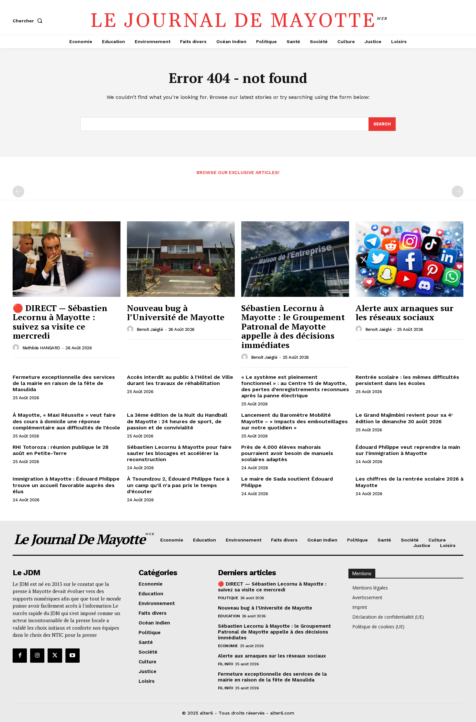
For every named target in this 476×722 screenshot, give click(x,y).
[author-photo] (17, 347)
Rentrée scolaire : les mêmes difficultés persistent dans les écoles (407, 380)
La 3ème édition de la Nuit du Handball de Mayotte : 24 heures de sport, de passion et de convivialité (177, 421)
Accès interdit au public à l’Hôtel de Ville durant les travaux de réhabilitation (180, 380)
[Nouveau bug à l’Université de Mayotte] (181, 259)
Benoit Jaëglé (150, 329)
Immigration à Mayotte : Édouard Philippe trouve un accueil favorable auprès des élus (66, 485)
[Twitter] (55, 655)
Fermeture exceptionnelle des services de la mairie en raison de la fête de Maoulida (64, 383)
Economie (228, 646)
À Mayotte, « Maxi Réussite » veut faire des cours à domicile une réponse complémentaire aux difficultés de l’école (66, 421)
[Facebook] (20, 655)
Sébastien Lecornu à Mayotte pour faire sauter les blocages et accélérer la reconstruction (179, 453)
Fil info (225, 664)
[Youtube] (72, 655)
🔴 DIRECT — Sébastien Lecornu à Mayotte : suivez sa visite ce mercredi (60, 321)
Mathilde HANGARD (41, 347)
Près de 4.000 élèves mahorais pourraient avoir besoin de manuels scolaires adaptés (287, 453)
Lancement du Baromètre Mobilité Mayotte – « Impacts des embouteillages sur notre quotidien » (294, 421)
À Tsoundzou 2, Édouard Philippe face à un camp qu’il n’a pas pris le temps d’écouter (178, 485)
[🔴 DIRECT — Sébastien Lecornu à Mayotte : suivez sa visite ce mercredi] (66, 259)
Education (229, 616)
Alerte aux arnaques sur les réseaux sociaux (404, 312)
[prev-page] (18, 191)
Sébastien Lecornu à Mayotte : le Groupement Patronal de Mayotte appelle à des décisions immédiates (293, 326)
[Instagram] (37, 655)
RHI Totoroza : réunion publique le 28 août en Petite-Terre (60, 450)
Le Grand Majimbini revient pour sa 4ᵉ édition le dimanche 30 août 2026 (404, 418)
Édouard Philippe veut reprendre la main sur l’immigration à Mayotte (408, 450)
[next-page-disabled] (457, 191)
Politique (228, 598)
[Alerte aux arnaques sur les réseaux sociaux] (409, 259)
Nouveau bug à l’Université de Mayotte (175, 312)
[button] (29, 21)
